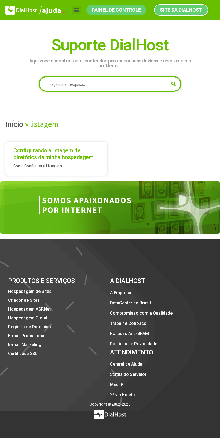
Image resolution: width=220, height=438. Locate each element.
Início (14, 124)
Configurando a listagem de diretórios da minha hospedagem (53, 153)
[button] (76, 10)
